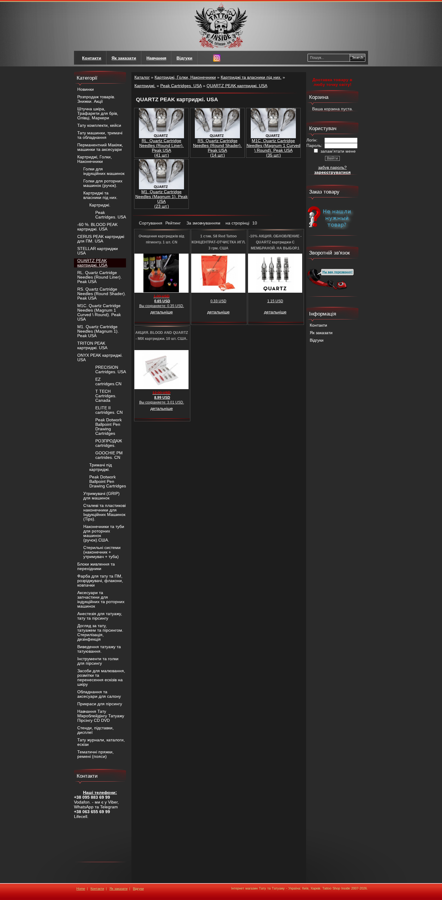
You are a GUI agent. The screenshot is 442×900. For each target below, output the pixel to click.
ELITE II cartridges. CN (109, 410)
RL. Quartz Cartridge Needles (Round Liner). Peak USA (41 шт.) (161, 147)
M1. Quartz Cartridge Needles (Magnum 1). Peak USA (98, 331)
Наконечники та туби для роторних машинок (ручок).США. (103, 533)
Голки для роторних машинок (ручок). (102, 183)
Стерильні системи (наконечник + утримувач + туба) (102, 552)
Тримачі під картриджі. (100, 467)
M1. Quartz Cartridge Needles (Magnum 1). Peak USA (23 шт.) (161, 199)
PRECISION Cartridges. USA (110, 369)
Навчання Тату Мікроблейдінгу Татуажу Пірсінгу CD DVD (100, 716)
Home (80, 888)
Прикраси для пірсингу (99, 704)
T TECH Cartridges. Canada (105, 396)
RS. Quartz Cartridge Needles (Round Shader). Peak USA (101, 294)
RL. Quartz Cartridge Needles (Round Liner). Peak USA (99, 277)
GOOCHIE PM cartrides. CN (109, 455)
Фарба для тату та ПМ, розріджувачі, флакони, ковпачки (100, 580)
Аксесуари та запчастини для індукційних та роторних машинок (100, 599)
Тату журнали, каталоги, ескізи (101, 742)
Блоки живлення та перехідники (96, 566)
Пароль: (314, 145)
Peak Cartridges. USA (110, 214)
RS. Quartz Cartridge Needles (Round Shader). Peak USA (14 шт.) (217, 147)
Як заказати (321, 333)
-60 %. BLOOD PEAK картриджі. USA (97, 226)
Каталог (142, 77)
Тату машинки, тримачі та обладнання (99, 135)
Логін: (312, 140)
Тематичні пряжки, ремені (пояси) (95, 754)
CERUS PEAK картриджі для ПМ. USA (100, 238)
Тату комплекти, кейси (99, 125)
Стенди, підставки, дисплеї (95, 730)
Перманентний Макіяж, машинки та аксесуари (100, 147)
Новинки (85, 89)
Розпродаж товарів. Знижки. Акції (96, 99)
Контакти (318, 325)
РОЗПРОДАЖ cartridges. (108, 443)
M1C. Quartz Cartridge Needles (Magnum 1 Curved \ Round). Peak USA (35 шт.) (273, 147)
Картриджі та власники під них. (100, 195)
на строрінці (237, 223)
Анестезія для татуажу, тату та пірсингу (99, 616)
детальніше (161, 312)
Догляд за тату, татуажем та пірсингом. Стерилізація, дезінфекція (100, 633)
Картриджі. (99, 205)
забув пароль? (332, 167)
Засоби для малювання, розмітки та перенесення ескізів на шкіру (101, 678)
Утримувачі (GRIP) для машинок (101, 495)
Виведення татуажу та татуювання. (99, 649)
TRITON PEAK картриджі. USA (92, 345)
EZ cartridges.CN (108, 381)
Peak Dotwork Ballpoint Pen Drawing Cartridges (108, 427)
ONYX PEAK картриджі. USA (100, 357)
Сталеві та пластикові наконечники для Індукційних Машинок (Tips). (104, 512)
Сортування (150, 223)
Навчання (156, 58)
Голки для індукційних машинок (103, 171)
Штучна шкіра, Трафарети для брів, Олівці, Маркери (97, 113)
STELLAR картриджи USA (97, 250)
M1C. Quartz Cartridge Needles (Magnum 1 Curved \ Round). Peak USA (99, 313)
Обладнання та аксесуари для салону (99, 694)
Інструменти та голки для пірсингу (97, 661)
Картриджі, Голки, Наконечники (94, 159)
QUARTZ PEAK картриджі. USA (92, 262)
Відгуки (317, 340)
